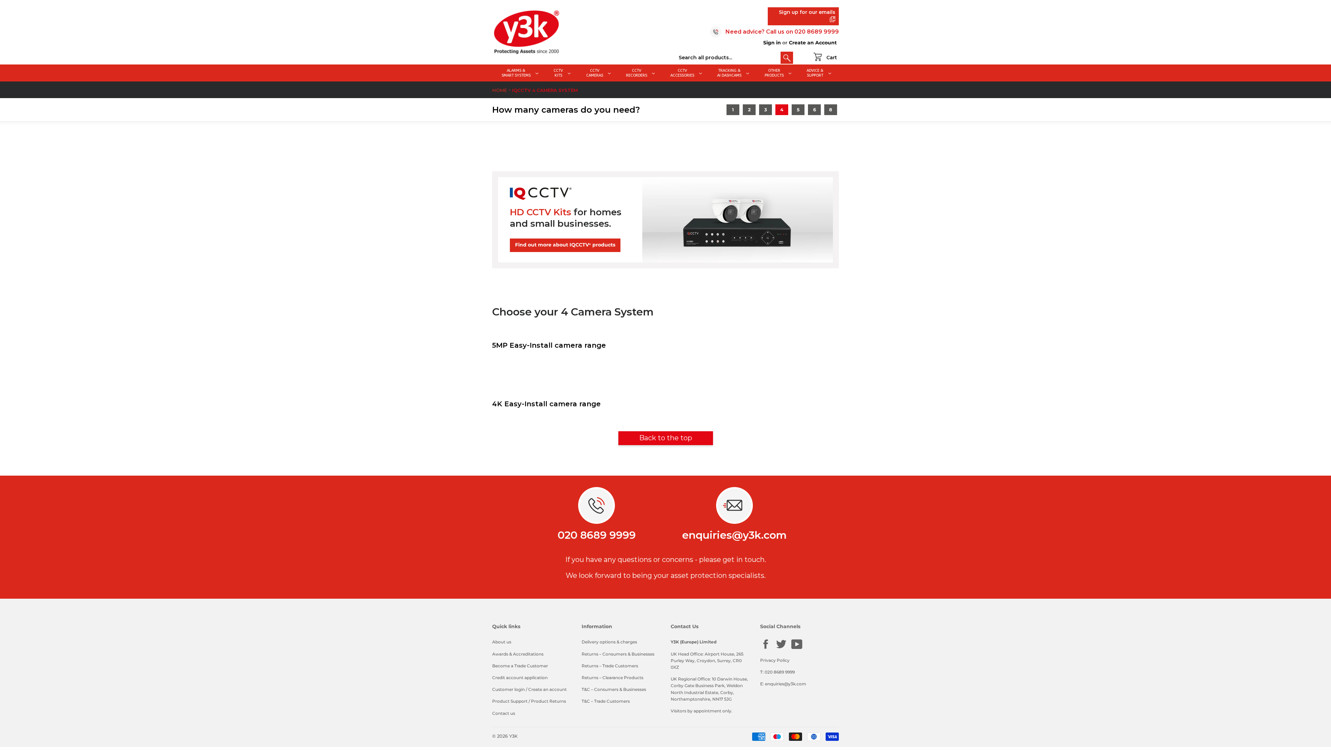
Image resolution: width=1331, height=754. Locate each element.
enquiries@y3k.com (734, 535)
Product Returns (548, 701)
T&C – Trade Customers (606, 701)
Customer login (508, 689)
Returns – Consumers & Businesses (618, 654)
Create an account (547, 689)
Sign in (772, 42)
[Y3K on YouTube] (796, 648)
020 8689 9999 (816, 31)
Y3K (513, 736)
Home (499, 90)
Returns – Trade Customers (610, 665)
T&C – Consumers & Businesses (614, 689)
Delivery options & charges (609, 641)
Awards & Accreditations (517, 654)
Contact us (503, 713)
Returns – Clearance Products (612, 677)
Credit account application (520, 677)
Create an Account (813, 42)
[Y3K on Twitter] (781, 648)
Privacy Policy (775, 660)
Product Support (510, 701)
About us (501, 641)
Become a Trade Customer (520, 665)
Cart (831, 57)
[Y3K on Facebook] (765, 648)
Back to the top (665, 438)
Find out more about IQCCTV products (565, 245)
